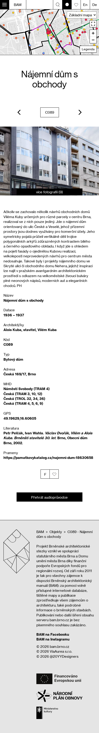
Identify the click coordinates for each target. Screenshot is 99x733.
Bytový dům (13, 359)
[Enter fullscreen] (93, 23)
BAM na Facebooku (52, 634)
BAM (17, 5)
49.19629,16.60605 (19, 418)
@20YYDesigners (64, 656)
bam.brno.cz (59, 646)
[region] (49, 32)
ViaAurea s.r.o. (61, 651)
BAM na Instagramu (53, 639)
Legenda (88, 49)
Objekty (56, 532)
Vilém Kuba (47, 330)
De (94, 5)
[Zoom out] (93, 40)
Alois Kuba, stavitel (19, 330)
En (85, 5)
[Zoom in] (93, 33)
